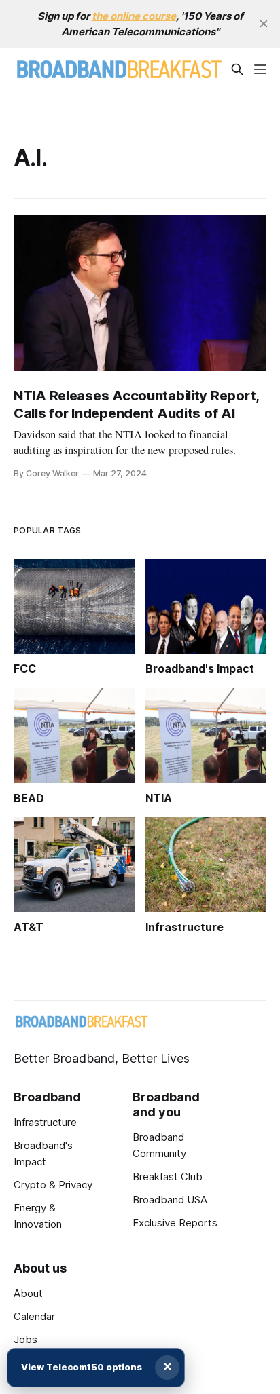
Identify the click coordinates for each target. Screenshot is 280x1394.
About (28, 1293)
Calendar (34, 1316)
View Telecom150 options (81, 1366)
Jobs (25, 1339)
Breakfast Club (168, 1176)
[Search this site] (237, 69)
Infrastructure (45, 1122)
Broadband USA (170, 1199)
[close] (264, 24)
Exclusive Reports (175, 1222)
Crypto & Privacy (53, 1184)
